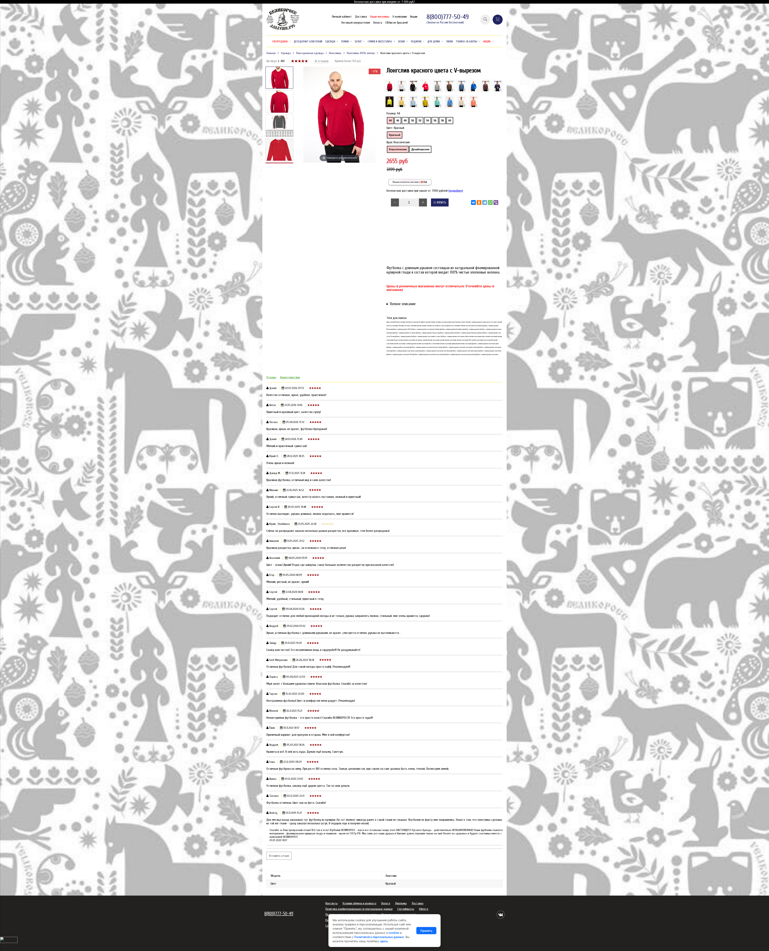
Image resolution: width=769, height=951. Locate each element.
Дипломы (401, 903)
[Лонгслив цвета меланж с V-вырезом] (437, 86)
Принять (426, 930)
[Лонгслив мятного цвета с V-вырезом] (437, 101)
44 (390, 120)
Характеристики (290, 377)
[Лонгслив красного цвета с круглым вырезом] (389, 86)
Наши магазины (379, 16)
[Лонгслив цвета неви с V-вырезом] (497, 86)
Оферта (423, 909)
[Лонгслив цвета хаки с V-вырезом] (449, 86)
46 (397, 120)
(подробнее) (455, 190)
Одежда (286, 53)
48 (405, 120)
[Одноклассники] (479, 202)
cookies (394, 932)
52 (420, 120)
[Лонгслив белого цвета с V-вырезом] (401, 86)
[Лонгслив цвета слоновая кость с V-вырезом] (461, 101)
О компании (400, 16)
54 (427, 120)
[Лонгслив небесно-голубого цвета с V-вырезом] (413, 101)
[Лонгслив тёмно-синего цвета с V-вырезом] (461, 86)
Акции (413, 16)
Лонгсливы (335, 53)
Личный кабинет (342, 16)
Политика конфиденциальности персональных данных (359, 909)
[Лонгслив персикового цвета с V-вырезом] (473, 101)
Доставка (361, 16)
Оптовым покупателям (355, 22)
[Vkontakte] (501, 915)
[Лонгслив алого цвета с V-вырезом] (425, 86)
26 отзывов (321, 61)
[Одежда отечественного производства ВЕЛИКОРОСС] (282, 29)
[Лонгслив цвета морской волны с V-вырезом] (449, 101)
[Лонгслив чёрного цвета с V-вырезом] (413, 86)
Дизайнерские (420, 149)
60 (449, 120)
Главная (271, 53)
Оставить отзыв (279, 856)
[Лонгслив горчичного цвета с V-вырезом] (425, 101)
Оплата (377, 22)
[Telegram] (484, 202)
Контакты (331, 903)
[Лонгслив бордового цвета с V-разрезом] (485, 86)
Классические (398, 149)
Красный (394, 134)
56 (435, 120)
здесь (384, 941)
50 (412, 120)
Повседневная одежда (310, 53)
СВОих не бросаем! (396, 22)
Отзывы (271, 377)
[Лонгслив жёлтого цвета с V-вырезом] (401, 101)
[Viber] (495, 202)
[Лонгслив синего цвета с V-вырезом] (473, 86)
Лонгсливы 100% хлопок (361, 53)
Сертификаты (405, 909)
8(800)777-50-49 (448, 17)
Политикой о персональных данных (379, 937)
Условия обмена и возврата (359, 903)
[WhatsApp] (490, 202)
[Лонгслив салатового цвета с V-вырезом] (389, 101)
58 (442, 120)
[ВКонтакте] (473, 202)
